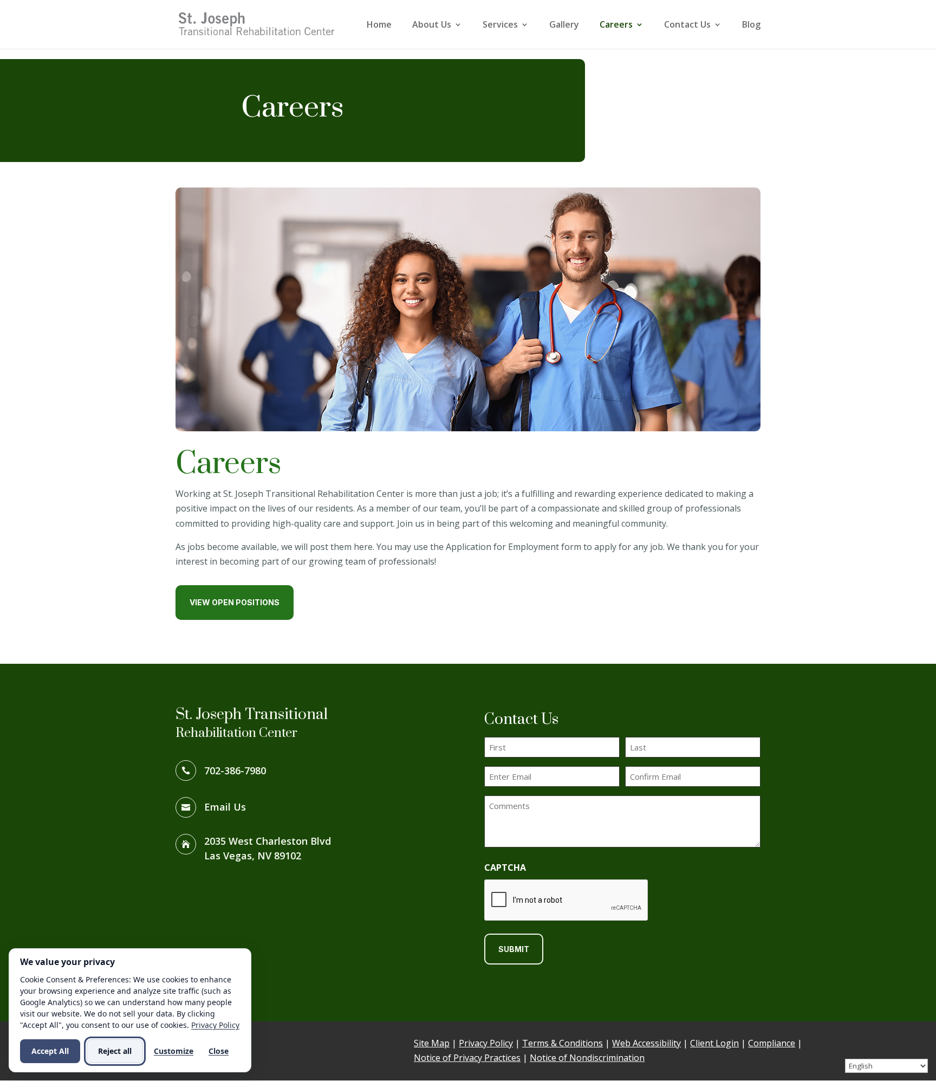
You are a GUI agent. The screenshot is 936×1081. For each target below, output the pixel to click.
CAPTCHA (505, 867)
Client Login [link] (714, 1043)
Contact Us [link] (687, 25)
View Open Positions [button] (235, 602)
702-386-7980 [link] (235, 770)
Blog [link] (751, 25)
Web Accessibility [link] (646, 1043)
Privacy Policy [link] (486, 1043)
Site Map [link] (432, 1043)
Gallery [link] (564, 25)
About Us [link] (431, 25)
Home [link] (379, 25)
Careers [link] (616, 25)
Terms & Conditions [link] (562, 1043)
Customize (173, 1051)
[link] (257, 23)
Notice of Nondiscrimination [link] (587, 1058)
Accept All (50, 1051)
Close (219, 1051)
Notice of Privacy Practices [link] (467, 1058)
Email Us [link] (225, 806)
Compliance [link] (771, 1043)
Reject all (115, 1051)
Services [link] (500, 25)
